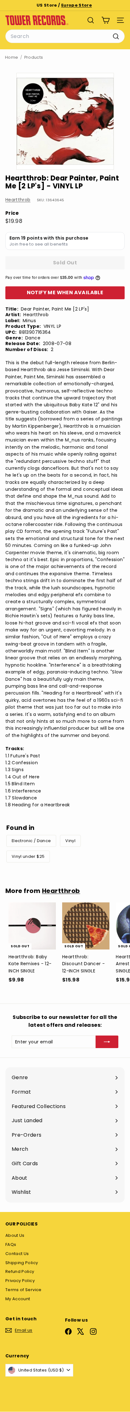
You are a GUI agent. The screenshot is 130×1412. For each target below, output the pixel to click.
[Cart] (105, 20)
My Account (17, 1299)
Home (11, 57)
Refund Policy (19, 1271)
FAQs (10, 1244)
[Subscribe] (107, 1042)
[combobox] (65, 36)
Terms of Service (23, 1290)
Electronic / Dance (31, 840)
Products (33, 57)
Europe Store (76, 5)
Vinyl (70, 840)
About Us (15, 1235)
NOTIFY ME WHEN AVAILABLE (65, 292)
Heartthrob (18, 200)
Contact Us (17, 1254)
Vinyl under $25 (28, 856)
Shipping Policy (21, 1263)
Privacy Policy (20, 1281)
